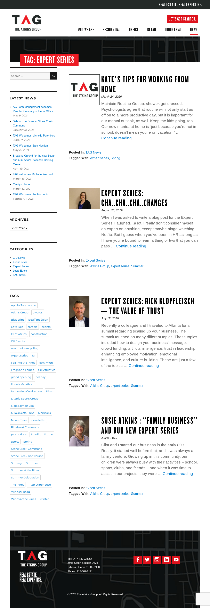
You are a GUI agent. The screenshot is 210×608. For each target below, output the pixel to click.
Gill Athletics (46, 369)
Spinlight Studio (42, 434)
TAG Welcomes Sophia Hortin (30, 194)
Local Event (20, 270)
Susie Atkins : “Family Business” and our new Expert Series (149, 425)
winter (44, 499)
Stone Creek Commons (26, 448)
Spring (115, 158)
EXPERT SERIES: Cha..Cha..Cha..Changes (134, 198)
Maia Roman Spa (22, 405)
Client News (20, 262)
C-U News (19, 257)
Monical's (44, 412)
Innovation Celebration (26, 391)
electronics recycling (25, 348)
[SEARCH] (53, 76)
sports (15, 441)
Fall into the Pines (23, 362)
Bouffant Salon (38, 319)
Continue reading (116, 138)
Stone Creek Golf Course (27, 456)
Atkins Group (99, 266)
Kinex (50, 391)
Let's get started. (182, 19)
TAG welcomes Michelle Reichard (33, 174)
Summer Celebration (25, 477)
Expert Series (95, 260)
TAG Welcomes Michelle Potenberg (34, 135)
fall (34, 355)
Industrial (173, 29)
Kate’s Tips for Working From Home (145, 84)
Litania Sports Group (25, 398)
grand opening (21, 377)
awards (37, 312)
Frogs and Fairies (22, 369)
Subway (16, 463)
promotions (19, 434)
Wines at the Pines (23, 499)
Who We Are (86, 29)
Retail (152, 29)
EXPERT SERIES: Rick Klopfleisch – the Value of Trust (148, 306)
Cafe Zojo (17, 326)
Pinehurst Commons (25, 427)
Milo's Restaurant (22, 412)
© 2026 (71, 594)
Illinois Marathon (22, 384)
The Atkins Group (29, 23)
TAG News (93, 152)
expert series (99, 158)
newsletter (38, 420)
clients (46, 326)
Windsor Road (20, 491)
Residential (111, 29)
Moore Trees (19, 420)
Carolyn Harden (22, 184)
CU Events (18, 341)
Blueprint (17, 319)
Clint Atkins (18, 334)
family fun (46, 362)
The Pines (17, 484)
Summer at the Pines (25, 470)
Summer (137, 266)
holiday (40, 377)
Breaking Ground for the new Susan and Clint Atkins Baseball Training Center (34, 160)
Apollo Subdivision (23, 305)
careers (32, 326)
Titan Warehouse (39, 484)
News (194, 29)
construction (39, 334)
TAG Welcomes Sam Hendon (30, 145)
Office (134, 29)
